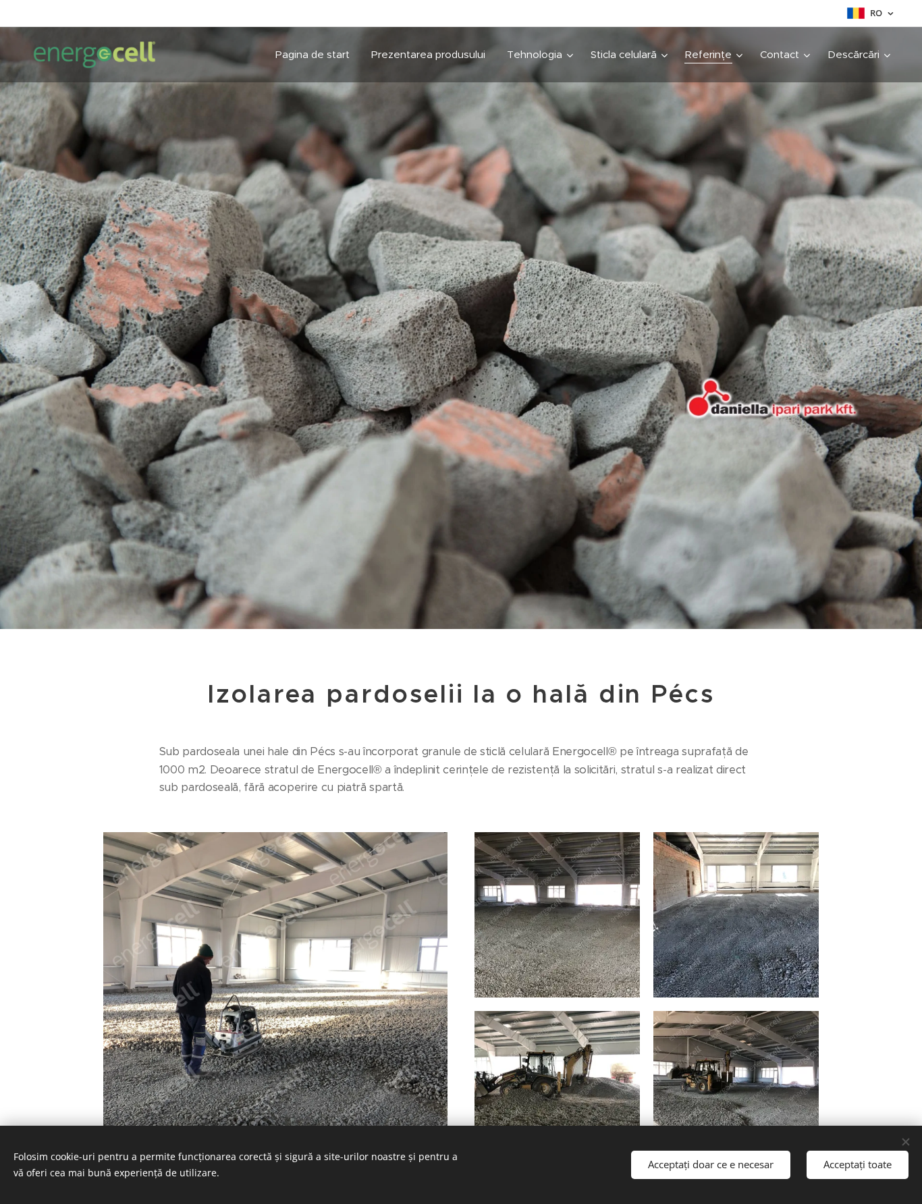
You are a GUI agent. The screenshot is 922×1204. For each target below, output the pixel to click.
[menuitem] (316, 55)
